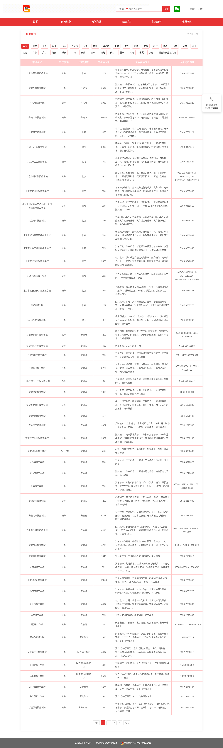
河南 (184, 46)
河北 (54, 46)
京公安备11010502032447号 (137, 743)
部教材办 (66, 21)
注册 (200, 8)
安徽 (146, 46)
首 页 (35, 21)
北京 (35, 46)
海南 (54, 52)
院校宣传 (157, 21)
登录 (192, 8)
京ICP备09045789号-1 (106, 743)
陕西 (112, 52)
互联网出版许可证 (83, 743)
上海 (117, 46)
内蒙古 (74, 46)
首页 (96, 723)
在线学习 (127, 21)
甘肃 (122, 52)
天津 (44, 46)
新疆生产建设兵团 (167, 52)
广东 (35, 52)
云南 (83, 52)
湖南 (25, 52)
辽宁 (85, 46)
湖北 (194, 46)
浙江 (136, 46)
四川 (73, 52)
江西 (165, 46)
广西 (44, 52)
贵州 (93, 52)
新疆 (151, 52)
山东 (175, 46)
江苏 (126, 46)
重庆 (64, 52)
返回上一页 (192, 34)
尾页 (127, 723)
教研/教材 (187, 21)
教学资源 (96, 21)
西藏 (103, 52)
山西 (64, 46)
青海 (132, 52)
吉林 (95, 46)
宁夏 (141, 52)
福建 (155, 46)
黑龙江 (106, 46)
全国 (25, 46)
